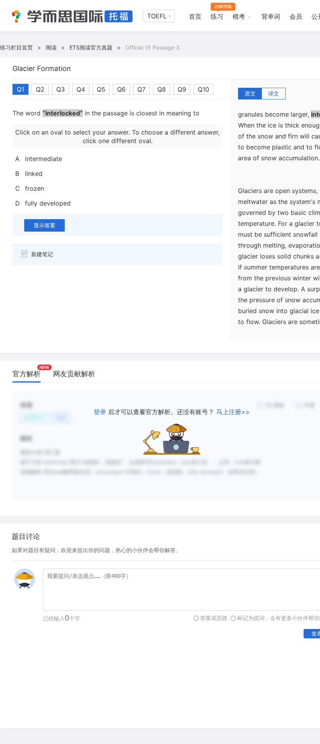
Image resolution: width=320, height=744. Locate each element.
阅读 (51, 47)
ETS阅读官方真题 (90, 47)
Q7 (141, 89)
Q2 (40, 89)
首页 (195, 16)
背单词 (270, 16)
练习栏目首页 (16, 47)
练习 (217, 16)
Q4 (80, 89)
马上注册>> (233, 412)
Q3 (60, 89)
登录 (100, 412)
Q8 (161, 89)
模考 (239, 16)
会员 (296, 16)
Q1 (20, 89)
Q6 (121, 89)
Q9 (182, 89)
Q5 (101, 89)
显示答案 (44, 225)
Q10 (203, 89)
